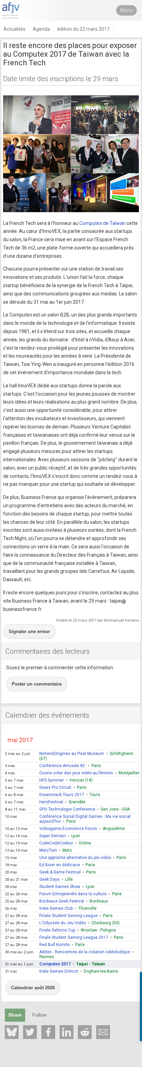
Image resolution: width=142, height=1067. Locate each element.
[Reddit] (85, 1032)
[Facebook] (48, 1032)
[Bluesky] (12, 1032)
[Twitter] (30, 1032)
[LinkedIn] (66, 1032)
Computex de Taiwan (102, 223)
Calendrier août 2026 (33, 987)
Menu (126, 10)
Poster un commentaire (37, 684)
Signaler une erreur (29, 631)
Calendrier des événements (47, 715)
